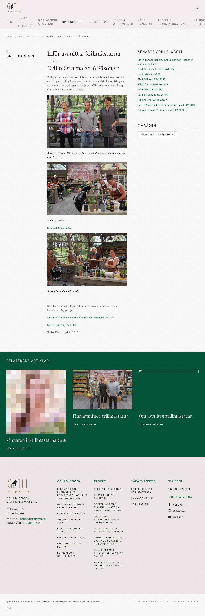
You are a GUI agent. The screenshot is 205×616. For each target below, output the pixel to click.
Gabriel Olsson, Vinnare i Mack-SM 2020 (161, 110)
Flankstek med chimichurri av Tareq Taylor (108, 553)
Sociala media (180, 496)
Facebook (178, 505)
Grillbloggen (69, 481)
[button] (197, 7)
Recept (100, 481)
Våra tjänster (143, 481)
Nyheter (175, 481)
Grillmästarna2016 (157, 134)
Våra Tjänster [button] (145, 22)
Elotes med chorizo (107, 489)
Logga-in (178, 601)
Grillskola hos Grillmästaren (141, 490)
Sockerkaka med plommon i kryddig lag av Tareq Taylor (108, 507)
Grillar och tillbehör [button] (25, 21)
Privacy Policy (147, 601)
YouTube (177, 517)
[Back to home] (14, 7)
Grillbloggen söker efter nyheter (156, 69)
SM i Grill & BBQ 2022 (151, 89)
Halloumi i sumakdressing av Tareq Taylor (106, 519)
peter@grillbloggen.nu (33, 519)
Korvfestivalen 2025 (149, 74)
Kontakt (165, 601)
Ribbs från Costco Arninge (153, 84)
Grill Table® (139, 504)
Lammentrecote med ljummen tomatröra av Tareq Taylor (108, 541)
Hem (9, 22)
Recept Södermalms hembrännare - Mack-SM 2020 (167, 105)
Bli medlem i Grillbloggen (152, 100)
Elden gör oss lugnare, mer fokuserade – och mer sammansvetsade (72, 494)
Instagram (179, 511)
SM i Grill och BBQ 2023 (151, 79)
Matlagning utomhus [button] (47, 22)
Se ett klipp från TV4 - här (62, 325)
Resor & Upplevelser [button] (123, 22)
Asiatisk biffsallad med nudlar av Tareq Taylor (108, 565)
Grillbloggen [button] (73, 22)
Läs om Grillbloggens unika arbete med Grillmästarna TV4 (80, 317)
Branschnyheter (179, 489)
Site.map (193, 601)
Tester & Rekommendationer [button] (173, 22)
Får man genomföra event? (153, 94)
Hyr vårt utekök (142, 498)
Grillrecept (98, 22)
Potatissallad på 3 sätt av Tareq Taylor (108, 530)
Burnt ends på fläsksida (104, 496)
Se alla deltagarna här (59, 228)
